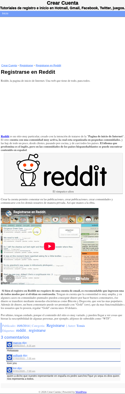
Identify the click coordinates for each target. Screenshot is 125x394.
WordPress (81, 392)
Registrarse (26, 65)
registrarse (37, 330)
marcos (17, 342)
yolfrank (17, 355)
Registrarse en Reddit (48, 65)
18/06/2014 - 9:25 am (24, 345)
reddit (21, 330)
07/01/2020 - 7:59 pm (24, 371)
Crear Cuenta (62, 3)
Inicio (5, 13)
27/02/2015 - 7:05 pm (24, 358)
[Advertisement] (62, 40)
